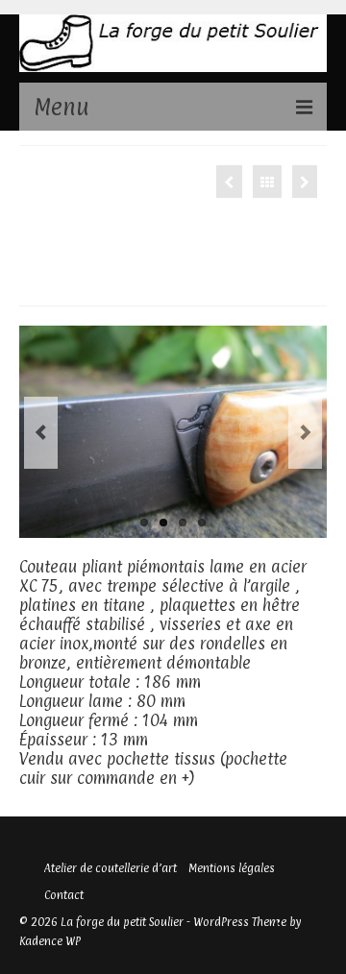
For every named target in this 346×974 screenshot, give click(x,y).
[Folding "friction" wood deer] (304, 181)
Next (305, 433)
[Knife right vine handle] (229, 181)
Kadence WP (50, 941)
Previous (41, 433)
